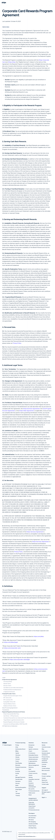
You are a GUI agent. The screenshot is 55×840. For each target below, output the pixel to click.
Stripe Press (45, 782)
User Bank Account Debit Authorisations (13, 687)
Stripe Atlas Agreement (26, 410)
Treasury (17, 795)
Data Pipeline (18, 763)
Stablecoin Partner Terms (9, 705)
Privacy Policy (17, 343)
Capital (17, 753)
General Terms (7, 683)
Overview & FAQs (7, 681)
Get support (45, 790)
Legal (3, 677)
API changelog (32, 821)
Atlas (16, 747)
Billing (16, 751)
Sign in (43, 797)
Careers (44, 778)
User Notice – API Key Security (11, 716)
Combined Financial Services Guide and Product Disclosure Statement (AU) (22, 718)
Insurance (31, 783)
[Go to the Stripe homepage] (4, 743)
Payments (18, 781)
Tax (16, 791)
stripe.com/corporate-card (12, 648)
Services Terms (7, 685)
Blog (43, 749)
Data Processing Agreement (9, 708)
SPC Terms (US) (7, 697)
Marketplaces (32, 763)
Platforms (31, 767)
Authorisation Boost (20, 749)
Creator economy (33, 773)
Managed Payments (20, 777)
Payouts (17, 783)
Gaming (30, 777)
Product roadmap (46, 776)
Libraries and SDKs (33, 823)
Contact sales (45, 784)
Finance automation (33, 757)
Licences (44, 764)
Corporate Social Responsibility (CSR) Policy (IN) (15, 724)
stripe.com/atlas (39, 636)
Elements (17, 765)
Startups (31, 747)
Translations (5, 710)
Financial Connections (20, 767)
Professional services (34, 791)
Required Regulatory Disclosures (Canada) (13, 722)
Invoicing (17, 771)
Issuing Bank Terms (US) (9, 701)
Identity (17, 769)
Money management (34, 765)
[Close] (52, 832)
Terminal (17, 793)
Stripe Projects (32, 825)
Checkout (17, 755)
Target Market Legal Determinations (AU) (13, 720)
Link (16, 775)
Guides (43, 745)
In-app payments (33, 761)
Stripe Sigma (18, 789)
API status (31, 819)
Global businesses (33, 759)
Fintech (30, 775)
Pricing (17, 745)
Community (45, 751)
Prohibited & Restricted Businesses (12, 689)
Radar (16, 785)
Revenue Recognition (20, 787)
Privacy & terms (46, 757)
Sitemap (44, 766)
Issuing (17, 773)
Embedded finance (33, 755)
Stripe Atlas (11, 62)
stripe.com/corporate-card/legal (19, 659)
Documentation (32, 815)
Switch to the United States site (26, 836)
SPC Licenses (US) (8, 699)
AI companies (32, 771)
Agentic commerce (33, 749)
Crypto (17, 761)
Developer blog (32, 827)
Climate (17, 757)
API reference (32, 817)
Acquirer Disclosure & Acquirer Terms (12, 695)
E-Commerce (32, 753)
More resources (46, 770)
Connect (17, 759)
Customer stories (46, 747)
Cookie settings (46, 768)
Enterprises (31, 745)
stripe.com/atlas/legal (11, 642)
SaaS (30, 769)
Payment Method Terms (9, 703)
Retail (30, 795)
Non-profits (31, 789)
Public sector (32, 793)
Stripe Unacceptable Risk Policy (11, 714)
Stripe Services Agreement (31, 408)
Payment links (18, 779)
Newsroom (44, 780)
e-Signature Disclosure (9, 691)
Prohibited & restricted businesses (45, 760)
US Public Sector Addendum (9, 726)
